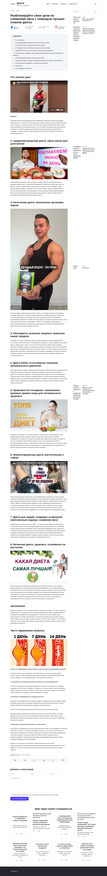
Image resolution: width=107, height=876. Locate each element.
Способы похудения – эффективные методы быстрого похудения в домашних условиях (88, 31)
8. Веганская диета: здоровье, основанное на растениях (31, 63)
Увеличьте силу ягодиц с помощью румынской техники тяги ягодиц (87, 846)
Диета (20, 3)
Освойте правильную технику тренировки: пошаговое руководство (41, 822)
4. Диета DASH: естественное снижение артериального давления (34, 50)
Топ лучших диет (20, 40)
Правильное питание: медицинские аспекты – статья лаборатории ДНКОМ (89, 151)
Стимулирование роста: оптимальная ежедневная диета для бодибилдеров (65, 819)
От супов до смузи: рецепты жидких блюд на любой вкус (65, 846)
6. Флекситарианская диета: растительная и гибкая (29, 58)
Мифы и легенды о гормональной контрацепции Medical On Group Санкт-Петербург (88, 390)
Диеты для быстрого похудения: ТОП (88, 19)
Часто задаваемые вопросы (23, 68)
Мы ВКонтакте (73, 4)
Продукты (63, 4)
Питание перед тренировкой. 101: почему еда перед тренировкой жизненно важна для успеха (86, 826)
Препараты (55, 4)
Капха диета (85, 267)
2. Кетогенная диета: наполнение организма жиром (30, 45)
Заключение (18, 65)
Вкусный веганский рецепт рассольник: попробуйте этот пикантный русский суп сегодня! (20, 847)
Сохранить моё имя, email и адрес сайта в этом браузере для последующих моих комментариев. (35, 794)
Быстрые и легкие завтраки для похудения (42, 846)
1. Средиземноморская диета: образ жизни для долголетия (32, 42)
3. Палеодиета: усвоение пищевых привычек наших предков (32, 48)
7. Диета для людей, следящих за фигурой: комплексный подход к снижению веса (39, 60)
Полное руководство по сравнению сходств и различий (20, 818)
